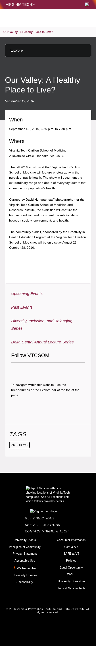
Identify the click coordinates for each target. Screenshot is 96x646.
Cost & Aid (71, 547)
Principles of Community (25, 547)
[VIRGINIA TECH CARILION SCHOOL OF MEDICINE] (35, 18)
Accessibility (25, 582)
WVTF (71, 574)
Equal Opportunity (71, 567)
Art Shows (19, 445)
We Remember (26, 568)
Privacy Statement (25, 553)
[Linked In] (37, 370)
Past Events (22, 307)
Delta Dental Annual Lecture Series (42, 342)
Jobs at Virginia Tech (71, 588)
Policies (71, 560)
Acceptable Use (25, 560)
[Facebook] (14, 370)
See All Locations (44, 525)
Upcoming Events (27, 293)
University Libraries (25, 575)
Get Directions (41, 518)
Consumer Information (71, 540)
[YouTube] (45, 370)
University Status (25, 540)
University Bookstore (71, 581)
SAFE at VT (71, 553)
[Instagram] (29, 370)
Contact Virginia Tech (48, 531)
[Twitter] (22, 370)
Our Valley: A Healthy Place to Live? (28, 32)
